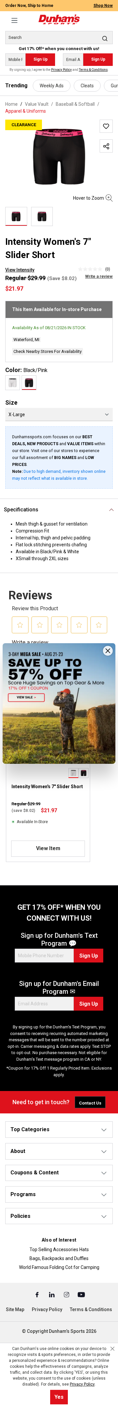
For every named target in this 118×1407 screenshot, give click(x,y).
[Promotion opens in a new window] (59, 703)
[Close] (108, 651)
